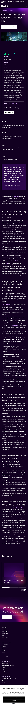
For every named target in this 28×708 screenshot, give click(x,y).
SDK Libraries (4, 650)
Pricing (3, 635)
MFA (11, 263)
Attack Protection (15, 325)
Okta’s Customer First (18, 507)
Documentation (5, 644)
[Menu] (26, 6)
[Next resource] (25, 590)
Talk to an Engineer (5, 669)
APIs (2, 648)
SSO (7, 263)
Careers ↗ (3, 682)
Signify (3, 198)
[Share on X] (16, 103)
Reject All (14, 700)
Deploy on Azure (5, 654)
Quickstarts (4, 646)
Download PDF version (9, 27)
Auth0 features (5, 633)
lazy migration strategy (8, 304)
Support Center (5, 663)
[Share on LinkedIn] (13, 103)
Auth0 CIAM (4, 627)
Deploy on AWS (5, 656)
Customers (4, 10)
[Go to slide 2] (14, 587)
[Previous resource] (22, 590)
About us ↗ (4, 680)
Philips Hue (16, 196)
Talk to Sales (4, 667)
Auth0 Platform (16, 260)
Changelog (4, 652)
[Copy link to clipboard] (10, 103)
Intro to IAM (4, 629)
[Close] (25, 686)
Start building (9, 112)
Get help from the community (7, 665)
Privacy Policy (21, 693)
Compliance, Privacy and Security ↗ (9, 678)
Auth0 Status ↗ (5, 671)
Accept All (13, 697)
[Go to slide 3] (22, 587)
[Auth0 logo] (13, 6)
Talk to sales (18, 617)
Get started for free (5, 637)
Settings (14, 703)
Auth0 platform (5, 631)
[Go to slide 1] (6, 587)
